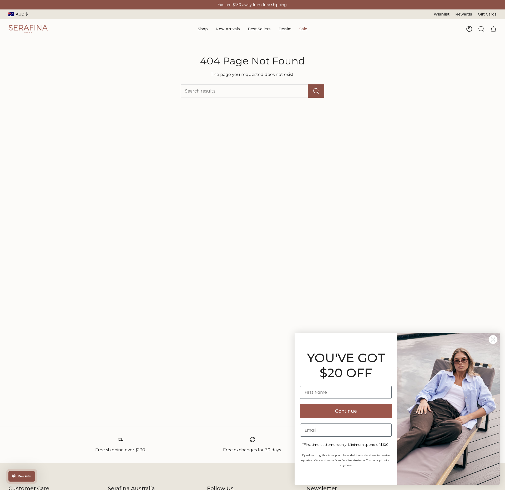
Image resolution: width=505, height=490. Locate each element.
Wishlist (442, 14)
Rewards (463, 14)
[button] (203, 29)
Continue (346, 411)
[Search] (316, 91)
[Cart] (493, 28)
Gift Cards (487, 14)
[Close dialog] (493, 339)
